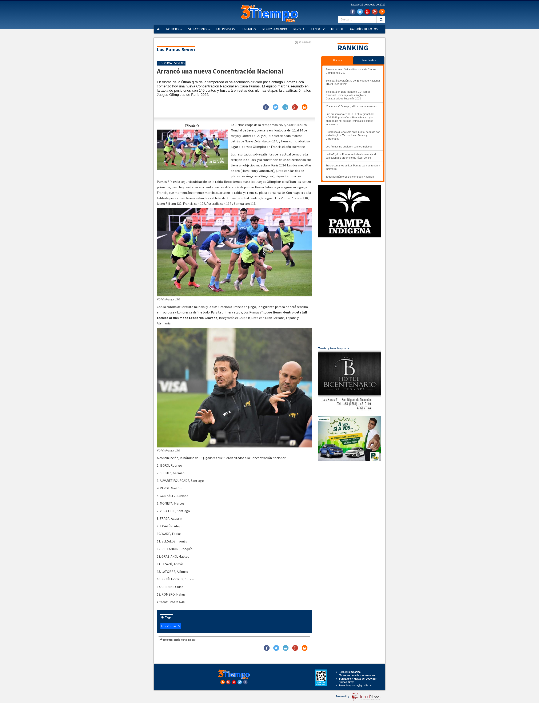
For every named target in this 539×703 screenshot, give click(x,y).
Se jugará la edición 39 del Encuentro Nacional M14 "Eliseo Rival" (353, 82)
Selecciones (198, 29)
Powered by (343, 696)
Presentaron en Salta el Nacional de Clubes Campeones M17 (351, 71)
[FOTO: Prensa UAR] (192, 149)
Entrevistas (225, 29)
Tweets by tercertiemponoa (333, 348)
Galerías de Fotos (364, 29)
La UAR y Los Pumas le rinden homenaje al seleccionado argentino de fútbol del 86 (351, 156)
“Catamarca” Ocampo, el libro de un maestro (351, 106)
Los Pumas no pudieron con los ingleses (349, 146)
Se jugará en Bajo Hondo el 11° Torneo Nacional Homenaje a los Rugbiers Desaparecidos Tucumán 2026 (348, 95)
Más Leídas (369, 60)
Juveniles (248, 29)
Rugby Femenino (274, 29)
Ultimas (337, 60)
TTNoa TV (318, 29)
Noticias (173, 29)
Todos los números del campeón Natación (350, 176)
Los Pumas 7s (170, 626)
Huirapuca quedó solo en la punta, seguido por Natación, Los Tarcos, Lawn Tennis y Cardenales (353, 135)
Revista (298, 29)
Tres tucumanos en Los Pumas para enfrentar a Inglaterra (353, 167)
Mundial (337, 29)
